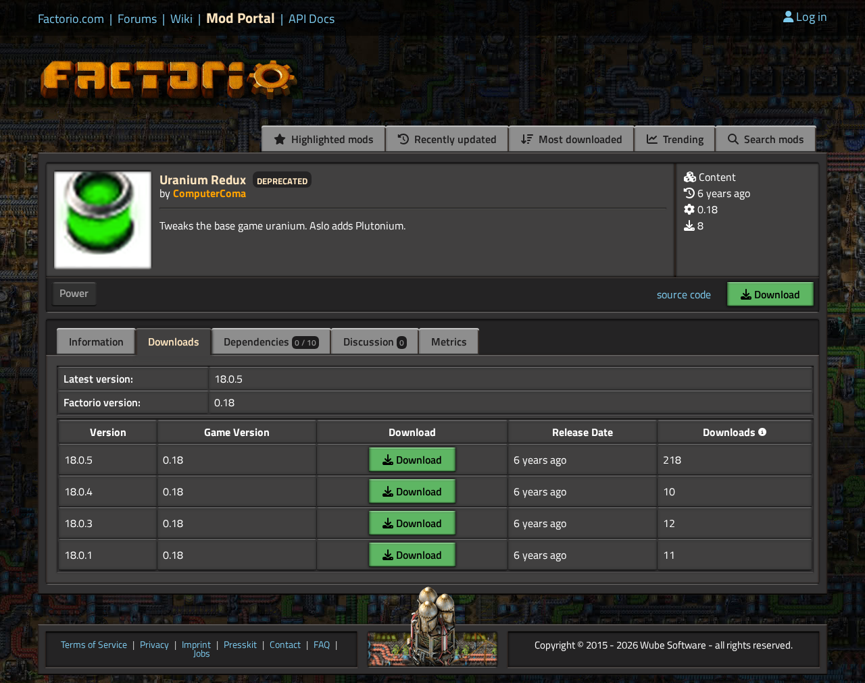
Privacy (154, 645)
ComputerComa (209, 193)
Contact (285, 645)
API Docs (312, 19)
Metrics (449, 341)
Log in (811, 16)
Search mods (772, 139)
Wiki (181, 19)
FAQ (322, 645)
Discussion (373, 341)
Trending (681, 139)
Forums (137, 19)
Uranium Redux (202, 179)
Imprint (196, 645)
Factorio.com (71, 19)
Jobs (201, 654)
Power (74, 293)
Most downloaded (579, 139)
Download (775, 294)
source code (684, 294)
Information (96, 341)
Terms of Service (94, 645)
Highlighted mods (331, 139)
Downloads (173, 341)
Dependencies (270, 341)
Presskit (240, 645)
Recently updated (454, 139)
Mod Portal (240, 18)
